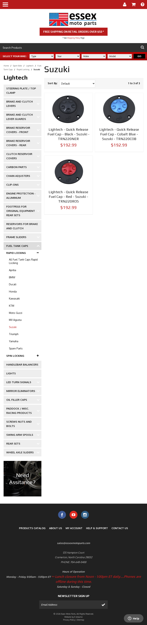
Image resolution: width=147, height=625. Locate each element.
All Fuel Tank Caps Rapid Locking (23, 261)
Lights (11, 373)
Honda (13, 291)
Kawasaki (14, 298)
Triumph (13, 334)
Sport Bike (17, 65)
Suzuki (12, 327)
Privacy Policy (69, 620)
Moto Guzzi (15, 312)
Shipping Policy (73, 38)
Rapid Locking (23, 69)
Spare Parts (16, 348)
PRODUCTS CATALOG (32, 528)
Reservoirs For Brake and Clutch (22, 226)
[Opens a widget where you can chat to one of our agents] (133, 618)
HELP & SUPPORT (97, 528)
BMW (12, 277)
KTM (11, 305)
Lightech (29, 65)
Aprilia (12, 270)
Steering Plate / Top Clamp (21, 90)
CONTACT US (120, 528)
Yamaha (13, 341)
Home (6, 65)
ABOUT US (55, 528)
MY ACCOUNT (74, 528)
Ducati (12, 284)
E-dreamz (78, 617)
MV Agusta (15, 319)
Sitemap (80, 620)
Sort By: (53, 83)
